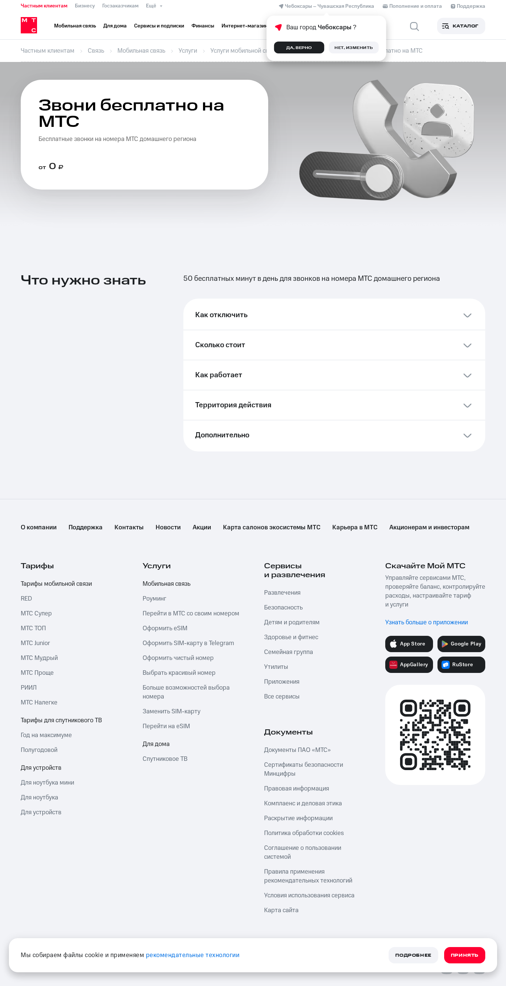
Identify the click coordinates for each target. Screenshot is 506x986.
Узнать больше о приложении (426, 622)
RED (26, 598)
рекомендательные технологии (193, 955)
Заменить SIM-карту (171, 711)
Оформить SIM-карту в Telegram (188, 643)
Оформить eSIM (165, 628)
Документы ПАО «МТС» (297, 750)
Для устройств (41, 767)
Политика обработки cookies (304, 833)
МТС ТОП (33, 628)
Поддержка (86, 527)
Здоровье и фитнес (291, 637)
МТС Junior (35, 643)
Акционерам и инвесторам (429, 527)
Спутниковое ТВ (165, 759)
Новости (168, 527)
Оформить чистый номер (178, 658)
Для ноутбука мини (47, 782)
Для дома (156, 744)
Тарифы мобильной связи (56, 583)
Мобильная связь (166, 583)
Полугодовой (39, 750)
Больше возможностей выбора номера (186, 692)
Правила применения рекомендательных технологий (308, 876)
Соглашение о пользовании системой (302, 852)
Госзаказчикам (120, 6)
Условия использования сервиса (309, 895)
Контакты (129, 527)
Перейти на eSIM (166, 726)
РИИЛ (29, 687)
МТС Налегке (39, 702)
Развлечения (282, 592)
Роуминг (154, 598)
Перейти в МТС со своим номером (191, 613)
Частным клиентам (44, 6)
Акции (202, 527)
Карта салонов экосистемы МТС (271, 527)
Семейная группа (288, 652)
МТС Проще (37, 672)
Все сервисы (282, 696)
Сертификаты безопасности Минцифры (303, 769)
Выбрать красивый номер (179, 672)
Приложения (281, 681)
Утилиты (276, 667)
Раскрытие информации (298, 818)
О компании (39, 527)
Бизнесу (85, 6)
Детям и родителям (292, 622)
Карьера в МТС (354, 527)
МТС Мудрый (39, 658)
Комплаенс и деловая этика (303, 803)
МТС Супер (36, 613)
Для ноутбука (39, 797)
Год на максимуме (46, 735)
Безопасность (283, 607)
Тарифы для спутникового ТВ (61, 720)
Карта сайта (281, 910)
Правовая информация (296, 788)
